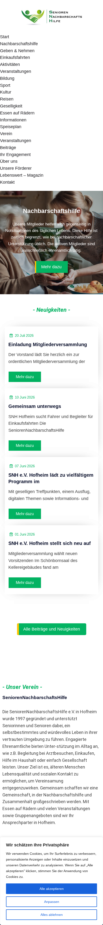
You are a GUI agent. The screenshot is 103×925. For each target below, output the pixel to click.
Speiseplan (10, 126)
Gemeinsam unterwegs (34, 406)
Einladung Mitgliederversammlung (47, 344)
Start (4, 36)
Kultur (5, 92)
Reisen (6, 99)
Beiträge (8, 147)
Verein (6, 133)
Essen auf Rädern (17, 113)
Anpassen (51, 902)
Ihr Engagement (15, 154)
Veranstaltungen (15, 71)
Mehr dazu (51, 266)
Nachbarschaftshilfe (19, 43)
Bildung (7, 78)
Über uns (8, 161)
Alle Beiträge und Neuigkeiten (51, 629)
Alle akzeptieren (52, 889)
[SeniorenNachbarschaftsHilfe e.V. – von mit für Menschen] (51, 16)
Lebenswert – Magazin (21, 175)
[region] (51, 881)
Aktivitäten (10, 64)
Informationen (13, 120)
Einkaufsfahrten (15, 57)
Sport (5, 85)
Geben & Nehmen (17, 50)
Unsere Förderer (16, 168)
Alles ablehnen (51, 915)
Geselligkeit (11, 106)
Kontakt (7, 182)
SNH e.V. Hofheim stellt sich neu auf (49, 543)
